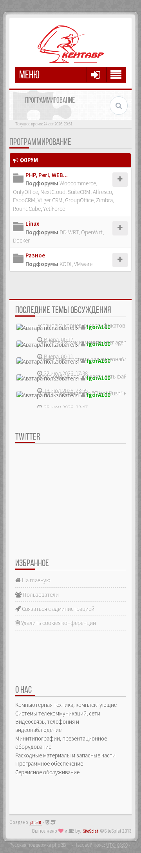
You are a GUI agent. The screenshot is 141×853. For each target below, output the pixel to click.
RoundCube (27, 208)
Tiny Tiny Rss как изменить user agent (83, 342)
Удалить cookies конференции (58, 623)
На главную (36, 580)
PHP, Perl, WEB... (46, 175)
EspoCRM (24, 200)
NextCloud (52, 192)
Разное (35, 255)
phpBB (35, 822)
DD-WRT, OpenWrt (81, 232)
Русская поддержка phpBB (37, 845)
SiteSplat (90, 831)
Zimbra (104, 200)
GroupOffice (79, 200)
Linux (32, 223)
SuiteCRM (79, 192)
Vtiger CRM (50, 200)
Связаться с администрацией (57, 608)
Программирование (40, 142)
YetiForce (54, 208)
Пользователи (40, 594)
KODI (66, 264)
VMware (83, 264)
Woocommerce (78, 183)
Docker (21, 240)
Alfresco (102, 192)
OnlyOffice (25, 192)
